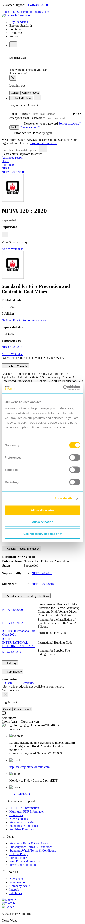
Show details (63, 498)
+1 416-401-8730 (37, 5)
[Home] (16, 15)
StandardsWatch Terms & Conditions (32, 850)
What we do (17, 882)
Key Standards (18, 818)
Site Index (15, 893)
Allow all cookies (42, 510)
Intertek (14, 889)
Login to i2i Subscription (17, 11)
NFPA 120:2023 (12, 347)
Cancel (15, 92)
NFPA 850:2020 (12, 609)
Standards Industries (22, 822)
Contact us (16, 815)
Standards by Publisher (23, 825)
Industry (11, 663)
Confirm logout (30, 92)
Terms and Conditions (23, 864)
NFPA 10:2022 (11, 652)
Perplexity (27, 683)
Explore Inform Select (43, 143)
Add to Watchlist (12, 249)
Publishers (8, 164)
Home (5, 161)
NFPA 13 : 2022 (12, 623)
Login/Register (22, 98)
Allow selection (42, 522)
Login (14, 127)
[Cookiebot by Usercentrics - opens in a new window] (63, 387)
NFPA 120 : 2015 (43, 583)
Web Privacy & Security (24, 861)
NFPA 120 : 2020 (13, 172)
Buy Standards (18, 22)
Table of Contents (16, 366)
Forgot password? (70, 123)
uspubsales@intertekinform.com (29, 767)
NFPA (6, 168)
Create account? (29, 127)
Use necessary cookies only (42, 533)
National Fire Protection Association (24, 320)
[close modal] (12, 78)
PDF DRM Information (24, 808)
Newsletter (16, 878)
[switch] (74, 457)
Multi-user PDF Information (26, 811)
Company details (19, 886)
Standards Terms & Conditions (28, 843)
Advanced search (12, 157)
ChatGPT (11, 683)
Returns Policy (18, 854)
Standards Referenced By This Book (27, 596)
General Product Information (22, 548)
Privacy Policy (18, 857)
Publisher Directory (21, 829)
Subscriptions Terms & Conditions (30, 847)
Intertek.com (41, 11)
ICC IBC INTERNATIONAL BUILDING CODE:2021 (18, 642)
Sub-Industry (14, 671)
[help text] (5, 234)
